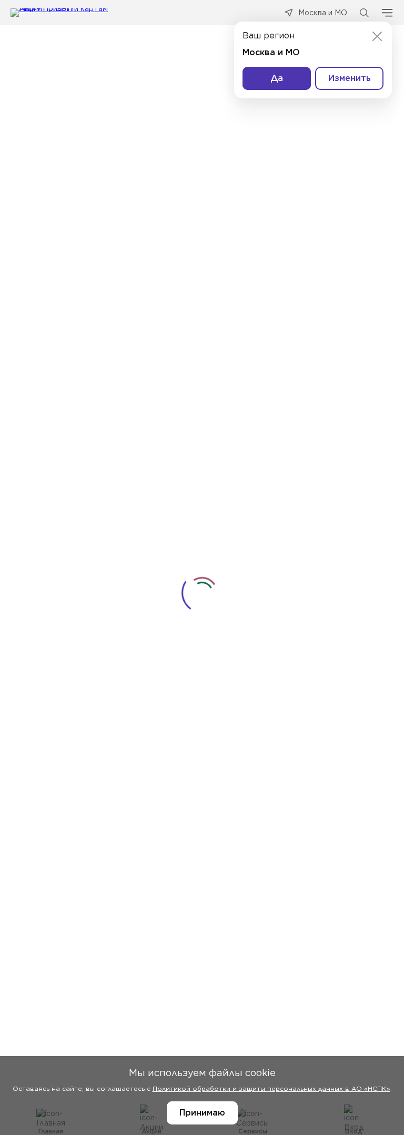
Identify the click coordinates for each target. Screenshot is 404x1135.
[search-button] (364, 12)
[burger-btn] (387, 12)
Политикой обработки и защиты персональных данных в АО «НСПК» (271, 1088)
